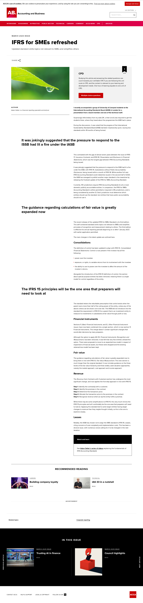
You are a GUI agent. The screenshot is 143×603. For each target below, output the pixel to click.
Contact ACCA (12, 595)
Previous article (3, 562)
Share (15, 60)
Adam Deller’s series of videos (91, 448)
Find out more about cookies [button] (104, 4)
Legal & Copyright (42, 595)
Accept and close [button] (132, 4)
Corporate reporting (83, 520)
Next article (140, 562)
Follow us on (58, 595)
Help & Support (26, 595)
